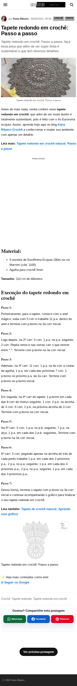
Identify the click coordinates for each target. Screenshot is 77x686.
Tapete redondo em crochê (50, 598)
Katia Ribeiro (21, 18)
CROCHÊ (58, 18)
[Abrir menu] (5, 5)
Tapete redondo (22, 598)
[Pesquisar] (72, 5)
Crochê (5, 598)
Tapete (69, 18)
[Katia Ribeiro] (38, 4)
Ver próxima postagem (38, 651)
